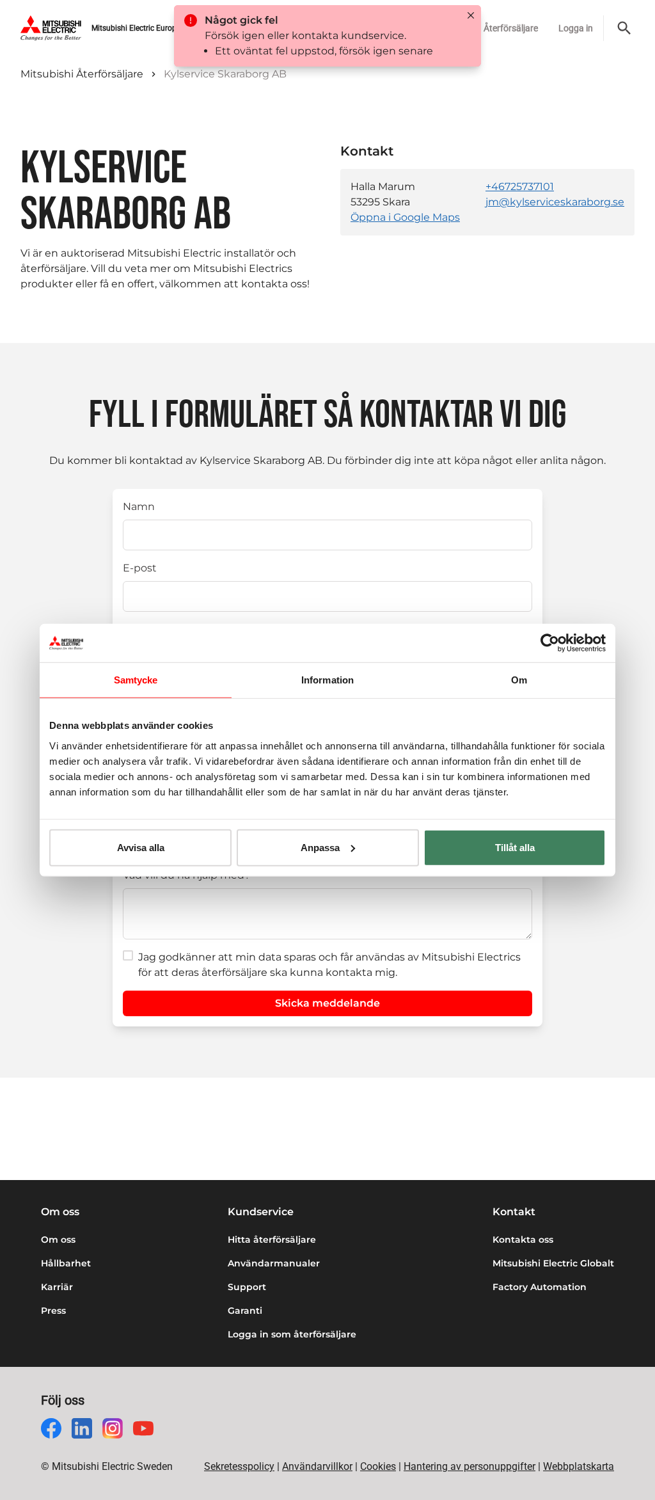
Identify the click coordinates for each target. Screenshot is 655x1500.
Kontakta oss (523, 1239)
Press (53, 1310)
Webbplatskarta (578, 1466)
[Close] (470, 15)
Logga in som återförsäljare (292, 1334)
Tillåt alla (515, 847)
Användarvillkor (317, 1466)
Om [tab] (519, 679)
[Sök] (624, 28)
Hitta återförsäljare (272, 1239)
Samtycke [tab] (136, 679)
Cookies (378, 1466)
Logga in (575, 28)
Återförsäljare (511, 28)
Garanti (245, 1310)
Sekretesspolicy (239, 1466)
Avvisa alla (140, 847)
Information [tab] (327, 679)
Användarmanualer (274, 1263)
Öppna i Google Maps (405, 217)
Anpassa (320, 847)
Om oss (58, 1239)
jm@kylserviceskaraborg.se (554, 202)
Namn (139, 506)
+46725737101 (519, 186)
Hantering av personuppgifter (469, 1466)
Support (247, 1287)
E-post (140, 568)
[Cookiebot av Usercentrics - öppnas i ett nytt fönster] (550, 643)
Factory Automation (540, 1287)
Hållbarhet (66, 1263)
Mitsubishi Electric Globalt (553, 1263)
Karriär (57, 1287)
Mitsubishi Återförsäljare (81, 74)
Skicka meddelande (327, 1003)
